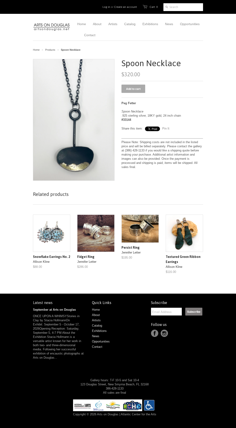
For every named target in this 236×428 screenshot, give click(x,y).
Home (96, 309)
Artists (96, 320)
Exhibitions (99, 331)
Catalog (97, 325)
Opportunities (101, 341)
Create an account (125, 7)
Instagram (164, 333)
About (96, 315)
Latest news (43, 303)
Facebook (154, 333)
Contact (97, 346)
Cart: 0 (154, 7)
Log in (106, 7)
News (95, 336)
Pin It (165, 128)
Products (50, 49)
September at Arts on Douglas (54, 309)
